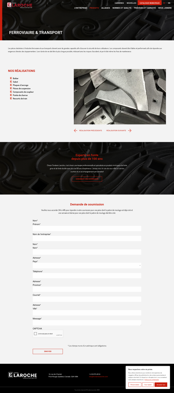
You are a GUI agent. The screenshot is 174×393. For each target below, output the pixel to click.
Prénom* (37, 224)
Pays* (35, 261)
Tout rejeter (148, 385)
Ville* (35, 308)
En (169, 3)
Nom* (35, 247)
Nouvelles (131, 3)
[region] (148, 377)
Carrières (119, 3)
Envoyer (47, 351)
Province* (37, 285)
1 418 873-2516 (94, 374)
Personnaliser (134, 385)
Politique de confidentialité (151, 380)
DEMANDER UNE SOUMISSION (87, 179)
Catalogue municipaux (150, 3)
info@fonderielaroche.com (98, 376)
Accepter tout (161, 385)
